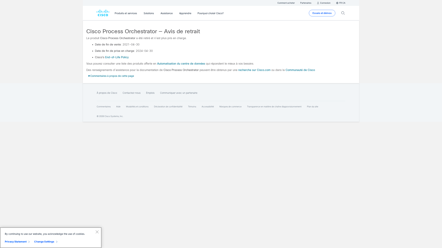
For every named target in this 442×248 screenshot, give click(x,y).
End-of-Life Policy (117, 57)
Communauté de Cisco (300, 70)
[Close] (97, 232)
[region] (51, 237)
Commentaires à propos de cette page (112, 76)
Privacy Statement (16, 241)
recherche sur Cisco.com (254, 70)
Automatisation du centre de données (181, 63)
